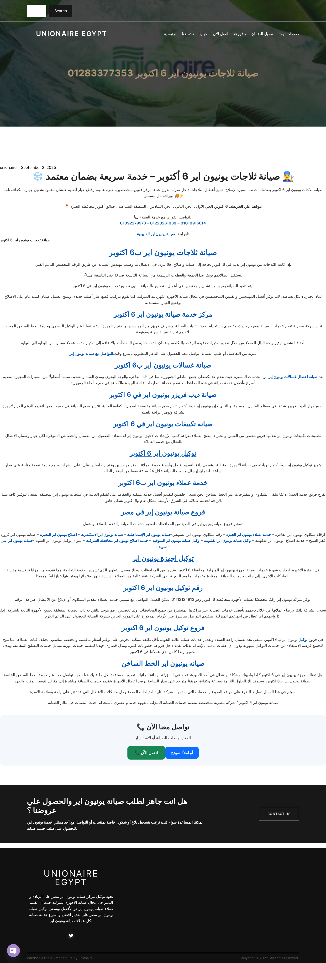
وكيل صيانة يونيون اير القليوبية (227, 540)
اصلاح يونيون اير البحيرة (58, 534)
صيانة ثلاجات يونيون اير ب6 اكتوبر (163, 252)
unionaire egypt (71, 34)
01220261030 (163, 223)
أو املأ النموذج (182, 752)
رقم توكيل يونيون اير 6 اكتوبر (163, 588)
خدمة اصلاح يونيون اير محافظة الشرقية (117, 540)
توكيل (303, 639)
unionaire (86, 958)
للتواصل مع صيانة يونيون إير (91, 353)
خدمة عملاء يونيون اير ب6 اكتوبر (163, 483)
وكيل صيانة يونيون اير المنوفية (176, 540)
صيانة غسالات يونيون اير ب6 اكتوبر (163, 365)
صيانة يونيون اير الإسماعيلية (148, 534)
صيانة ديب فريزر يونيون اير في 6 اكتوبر (163, 394)
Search (60, 10)
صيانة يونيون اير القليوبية (156, 233)
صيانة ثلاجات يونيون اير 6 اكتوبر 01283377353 (163, 73)
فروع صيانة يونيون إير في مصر (163, 512)
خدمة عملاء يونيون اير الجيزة (249, 534)
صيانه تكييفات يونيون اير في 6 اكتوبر (163, 424)
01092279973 (133, 223)
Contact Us (279, 813)
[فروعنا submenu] (245, 34)
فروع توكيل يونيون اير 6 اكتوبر (163, 628)
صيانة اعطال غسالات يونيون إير (293, 376)
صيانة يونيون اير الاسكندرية (102, 534)
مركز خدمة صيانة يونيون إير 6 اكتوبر (163, 314)
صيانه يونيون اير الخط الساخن (163, 663)
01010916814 (193, 223)
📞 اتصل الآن (146, 752)
